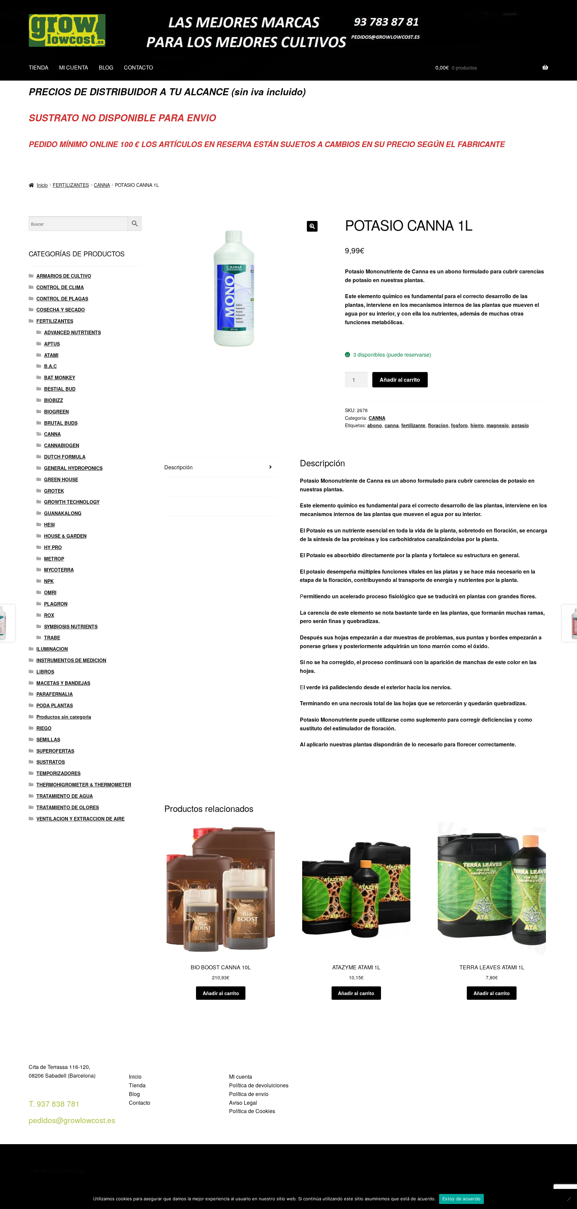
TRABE (52, 637)
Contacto (139, 1102)
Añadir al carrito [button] (221, 993)
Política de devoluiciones (258, 1085)
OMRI (50, 592)
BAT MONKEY (59, 377)
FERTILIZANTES (71, 185)
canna (392, 425)
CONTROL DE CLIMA (60, 287)
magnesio (498, 425)
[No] (568, 1199)
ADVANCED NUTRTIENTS (72, 332)
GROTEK (54, 490)
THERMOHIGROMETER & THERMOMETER (83, 784)
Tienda (137, 1085)
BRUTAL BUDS (60, 422)
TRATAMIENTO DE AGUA (64, 796)
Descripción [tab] (178, 467)
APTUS (52, 343)
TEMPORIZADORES (58, 773)
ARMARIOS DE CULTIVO (63, 275)
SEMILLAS (48, 739)
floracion (438, 425)
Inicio (42, 185)
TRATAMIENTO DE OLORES (67, 807)
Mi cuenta (240, 1076)
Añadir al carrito (400, 379)
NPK (49, 581)
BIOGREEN (56, 411)
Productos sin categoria (63, 716)
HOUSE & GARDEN (65, 535)
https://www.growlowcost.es (380, 338)
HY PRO (53, 547)
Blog (134, 1094)
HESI (49, 524)
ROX (49, 615)
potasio (520, 425)
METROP (54, 558)
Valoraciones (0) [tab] (183, 506)
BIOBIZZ (53, 400)
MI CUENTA (73, 67)
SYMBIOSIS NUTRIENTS (71, 626)
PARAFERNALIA (54, 694)
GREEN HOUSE (61, 479)
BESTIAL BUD (59, 388)
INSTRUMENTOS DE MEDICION (71, 660)
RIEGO (43, 728)
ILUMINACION (52, 648)
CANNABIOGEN (61, 445)
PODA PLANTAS (54, 705)
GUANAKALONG (62, 513)
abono (374, 425)
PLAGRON (55, 603)
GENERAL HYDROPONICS (73, 468)
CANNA (102, 185)
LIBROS (45, 671)
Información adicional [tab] (189, 487)
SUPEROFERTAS (55, 750)
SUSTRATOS (50, 761)
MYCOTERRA (59, 569)
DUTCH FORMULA (64, 456)
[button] (312, 226)
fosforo (459, 425)
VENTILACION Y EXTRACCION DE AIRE (80, 818)
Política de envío (248, 1094)
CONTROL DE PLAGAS (62, 298)
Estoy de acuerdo (461, 1198)
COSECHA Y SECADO (60, 309)
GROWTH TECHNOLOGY (72, 501)
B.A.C (50, 366)
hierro (477, 425)
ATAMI (51, 355)
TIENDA (38, 67)
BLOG (106, 67)
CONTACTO (138, 67)
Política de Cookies (252, 1111)
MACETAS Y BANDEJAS (63, 683)
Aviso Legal (243, 1102)
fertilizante (413, 425)
